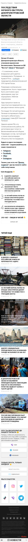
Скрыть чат (14, 222)
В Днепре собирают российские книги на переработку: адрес (12, 178)
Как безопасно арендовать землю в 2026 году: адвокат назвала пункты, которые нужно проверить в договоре (14, 319)
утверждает (5, 118)
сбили (11, 68)
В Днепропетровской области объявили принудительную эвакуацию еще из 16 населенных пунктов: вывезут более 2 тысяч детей (14, 384)
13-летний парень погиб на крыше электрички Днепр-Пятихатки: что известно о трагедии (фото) (13, 291)
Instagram (7, 158)
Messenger (15, 455)
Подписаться (15, 474)
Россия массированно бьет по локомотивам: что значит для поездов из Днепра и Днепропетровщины (13, 418)
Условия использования (14, 507)
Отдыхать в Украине (6, 3)
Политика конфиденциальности (14, 514)
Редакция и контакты (14, 509)
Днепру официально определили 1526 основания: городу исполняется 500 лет (14, 350)
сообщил (16, 78)
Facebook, (7, 153)
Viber (5, 156)
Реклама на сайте (14, 512)
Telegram (7, 151)
